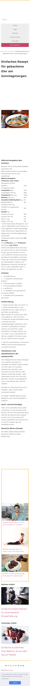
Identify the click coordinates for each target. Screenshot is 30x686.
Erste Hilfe (15, 41)
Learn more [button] (5, 678)
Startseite (4, 51)
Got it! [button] (15, 682)
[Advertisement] (15, 9)
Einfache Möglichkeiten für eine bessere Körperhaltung (14, 612)
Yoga (15, 29)
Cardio (15, 25)
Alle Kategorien (15, 45)
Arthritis (15, 33)
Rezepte (11, 51)
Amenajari (9, 670)
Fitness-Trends (15, 37)
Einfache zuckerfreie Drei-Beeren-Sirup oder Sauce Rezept (14, 651)
